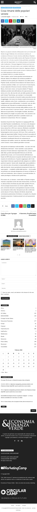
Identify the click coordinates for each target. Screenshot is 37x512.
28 (3, 369)
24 (18, 366)
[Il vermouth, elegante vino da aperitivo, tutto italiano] (18, 243)
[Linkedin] (18, 21)
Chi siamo (18, 505)
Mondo (2, 336)
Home (2, 6)
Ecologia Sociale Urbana (7, 318)
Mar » (6, 372)
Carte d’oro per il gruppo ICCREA (9, 214)
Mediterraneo (4, 334)
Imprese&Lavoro (16, 7)
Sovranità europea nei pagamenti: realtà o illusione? (6, 249)
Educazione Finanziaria (9, 6)
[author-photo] (18, 223)
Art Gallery (3, 313)
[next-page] (19, 255)
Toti (2, 389)
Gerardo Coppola (6, 16)
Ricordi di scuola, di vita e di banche (21, 380)
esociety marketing (30, 483)
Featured (3, 326)
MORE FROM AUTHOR (24, 236)
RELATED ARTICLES (12, 236)
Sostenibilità (4, 346)
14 (3, 363)
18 (23, 363)
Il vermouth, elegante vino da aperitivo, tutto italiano (18, 249)
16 (13, 363)
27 (33, 366)
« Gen (2, 372)
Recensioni (3, 344)
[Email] (22, 21)
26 (28, 366)
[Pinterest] (10, 21)
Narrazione (3, 339)
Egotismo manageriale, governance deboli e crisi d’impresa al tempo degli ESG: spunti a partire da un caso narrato (30, 250)
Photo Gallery (4, 341)
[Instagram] (18, 441)
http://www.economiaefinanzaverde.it (18, 231)
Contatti (24, 505)
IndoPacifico (4, 331)
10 (18, 360)
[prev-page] (17, 255)
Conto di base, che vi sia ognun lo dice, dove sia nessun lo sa (19, 401)
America (3, 310)
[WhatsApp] (14, 21)
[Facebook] (2, 21)
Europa (2, 323)
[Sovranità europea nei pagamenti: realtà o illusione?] (6, 243)
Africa (2, 308)
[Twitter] (6, 21)
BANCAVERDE (5, 316)
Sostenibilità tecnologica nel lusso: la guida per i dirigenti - (14, 395)
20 (33, 363)
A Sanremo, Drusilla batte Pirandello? (27, 214)
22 (8, 366)
